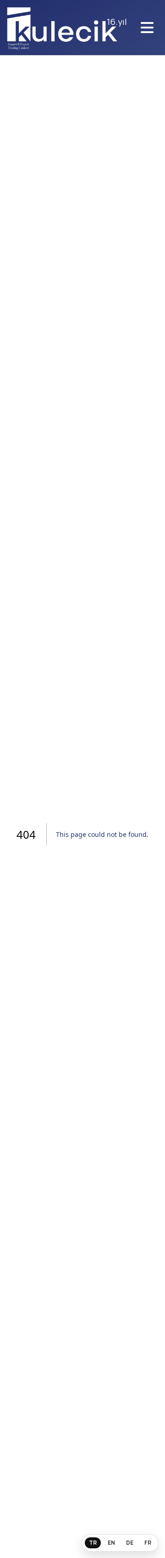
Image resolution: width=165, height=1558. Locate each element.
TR (93, 1543)
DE (129, 1543)
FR (147, 1543)
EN (111, 1543)
